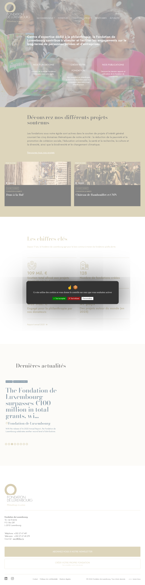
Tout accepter (60, 298)
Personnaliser (87, 298)
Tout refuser (74, 298)
